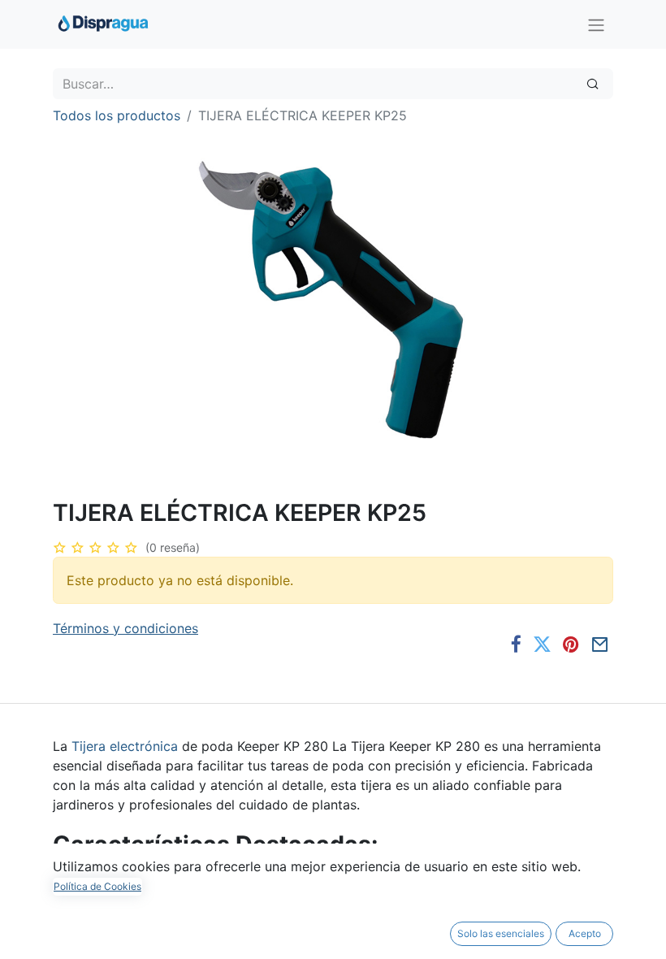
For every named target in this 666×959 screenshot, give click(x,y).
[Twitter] (542, 645)
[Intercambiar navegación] (596, 24)
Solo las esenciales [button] (500, 933)
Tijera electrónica (124, 746)
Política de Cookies (97, 886)
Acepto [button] (585, 933)
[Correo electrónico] (600, 645)
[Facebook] (516, 645)
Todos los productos (116, 115)
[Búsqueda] (592, 83)
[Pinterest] (571, 645)
